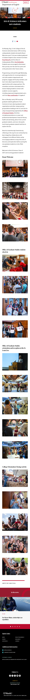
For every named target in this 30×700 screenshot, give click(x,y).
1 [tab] (10, 626)
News (3, 637)
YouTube (17, 676)
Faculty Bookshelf (19, 637)
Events (3, 639)
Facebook (12, 676)
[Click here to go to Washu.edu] (7, 694)
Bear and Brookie (13, 95)
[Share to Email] (17, 41)
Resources (17, 639)
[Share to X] (15, 42)
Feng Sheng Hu (6, 60)
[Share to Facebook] (13, 41)
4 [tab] (17, 626)
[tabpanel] (15, 610)
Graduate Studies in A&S (9, 652)
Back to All (12, 583)
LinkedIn (20, 676)
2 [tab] (13, 626)
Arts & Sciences (7, 650)
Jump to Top (5, 583)
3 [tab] (15, 626)
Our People (5, 641)
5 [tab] (19, 626)
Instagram (10, 676)
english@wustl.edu (15, 684)
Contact (17, 641)
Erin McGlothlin (19, 62)
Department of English (10, 5)
